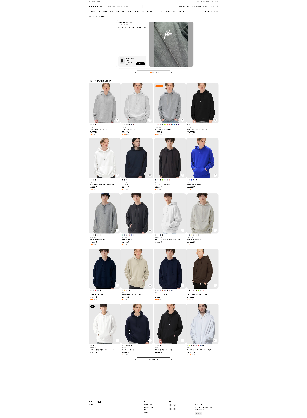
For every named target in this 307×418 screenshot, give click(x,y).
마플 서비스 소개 (148, 404)
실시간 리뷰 (91, 16)
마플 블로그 (146, 412)
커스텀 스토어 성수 (148, 407)
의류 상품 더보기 (153, 359)
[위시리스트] (211, 6)
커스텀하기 (139, 63)
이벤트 (145, 410)
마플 (90, 1)
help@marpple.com (199, 409)
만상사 (98, 1)
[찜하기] (117, 120)
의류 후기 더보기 (153, 72)
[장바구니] (214, 6)
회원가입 (216, 1)
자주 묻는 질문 (198, 413)
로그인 (212, 1)
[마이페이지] (217, 6)
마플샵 (93, 1)
